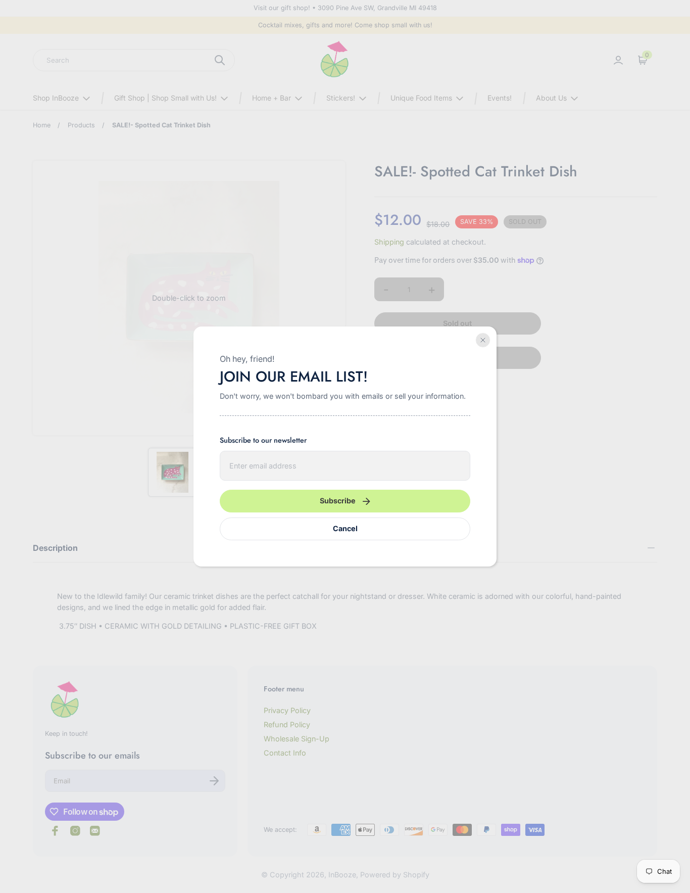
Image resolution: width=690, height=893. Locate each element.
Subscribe (338, 500)
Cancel (345, 528)
